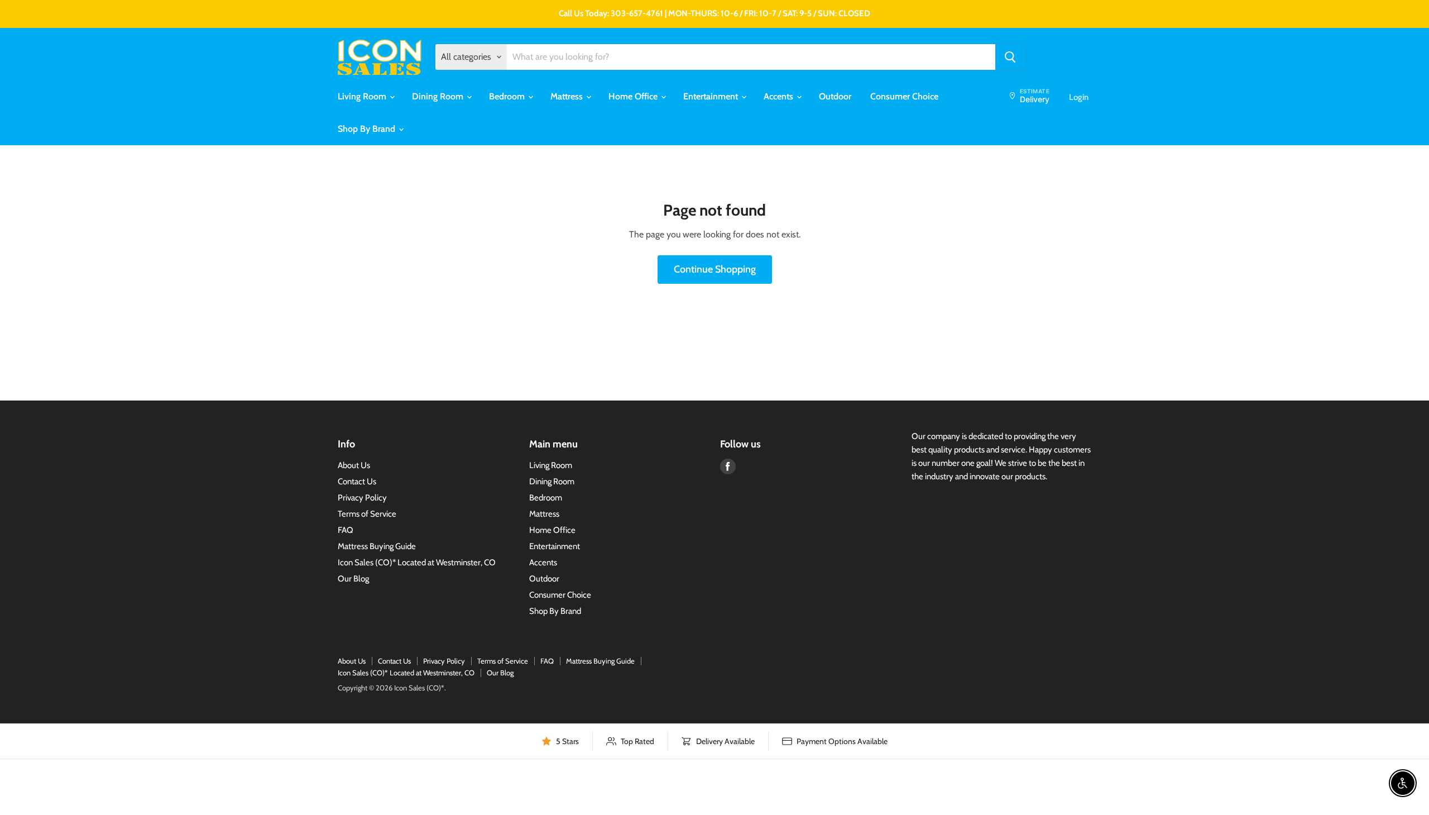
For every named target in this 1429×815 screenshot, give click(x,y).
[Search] (1010, 57)
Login (1078, 97)
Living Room (363, 96)
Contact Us (357, 481)
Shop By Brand (367, 128)
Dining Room (439, 96)
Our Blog (353, 579)
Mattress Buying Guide (377, 546)
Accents (779, 96)
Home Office (634, 96)
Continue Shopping (715, 269)
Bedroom (508, 96)
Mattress (567, 96)
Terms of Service (367, 514)
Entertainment (711, 96)
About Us (354, 465)
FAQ (345, 530)
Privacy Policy (362, 498)
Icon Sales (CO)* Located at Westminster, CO (417, 562)
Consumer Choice (904, 96)
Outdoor (835, 96)
